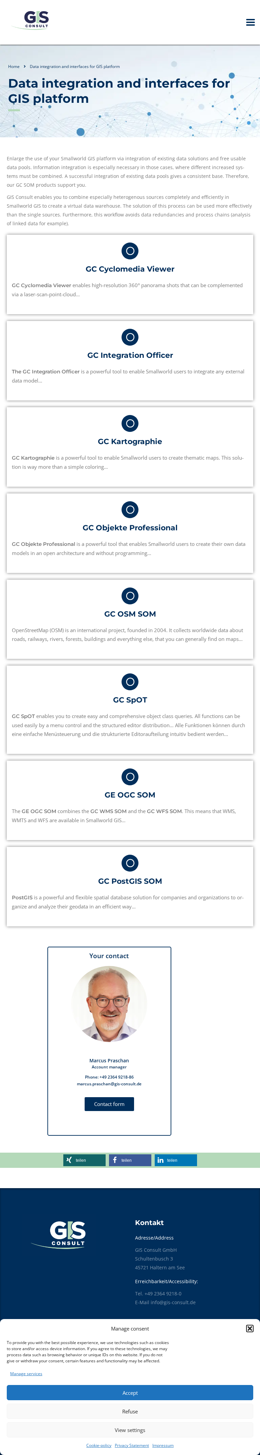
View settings (130, 1430)
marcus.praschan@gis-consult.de (109, 1084)
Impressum (163, 1445)
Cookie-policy (98, 1445)
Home (14, 66)
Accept (130, 1392)
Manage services (26, 1374)
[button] (249, 1328)
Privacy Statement (132, 1445)
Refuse (130, 1411)
